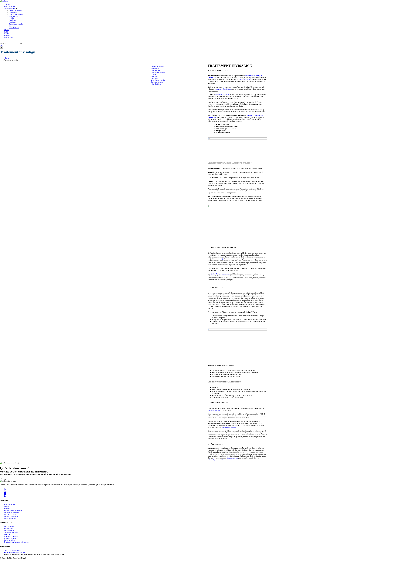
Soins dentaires (14, 28)
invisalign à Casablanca (223, 89)
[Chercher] (21, 43)
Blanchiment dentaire (16, 24)
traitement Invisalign (222, 95)
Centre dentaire (9, 6)
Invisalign (220, 259)
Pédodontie (12, 22)
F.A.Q (6, 34)
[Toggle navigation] (1, 47)
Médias (6, 30)
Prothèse (11, 18)
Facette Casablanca (10, 514)
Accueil (7, 4)
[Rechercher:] (10, 43)
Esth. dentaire (9, 526)
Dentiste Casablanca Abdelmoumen (16, 542)
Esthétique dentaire (15, 10)
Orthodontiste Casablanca (13, 510)
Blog (6, 32)
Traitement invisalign (16, 14)
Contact (7, 35)
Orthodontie (13, 12)
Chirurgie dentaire (157, 82)
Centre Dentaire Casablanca (220, 274)
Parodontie (12, 20)
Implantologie (13, 16)
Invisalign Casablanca (11, 512)
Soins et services (9, 8)
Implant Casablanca (11, 516)
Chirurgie (12, 26)
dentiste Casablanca (245, 79)
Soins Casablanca (10, 518)
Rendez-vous (8, 37)
